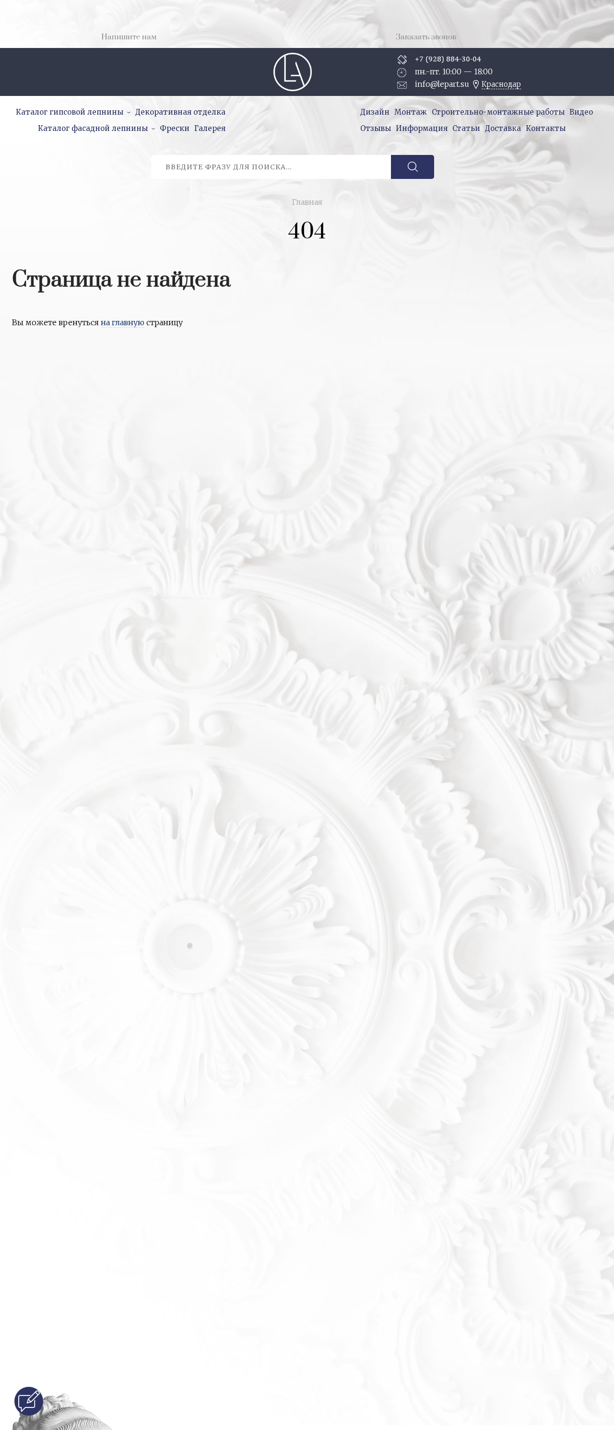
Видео (581, 112)
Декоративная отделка (180, 112)
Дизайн (375, 112)
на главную (122, 322)
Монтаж (410, 112)
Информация (422, 128)
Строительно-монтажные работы (498, 112)
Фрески (174, 128)
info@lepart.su (442, 84)
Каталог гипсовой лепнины (69, 112)
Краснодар (501, 84)
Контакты (546, 128)
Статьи (466, 128)
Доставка (503, 128)
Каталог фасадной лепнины (93, 128)
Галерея (209, 128)
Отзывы (375, 128)
